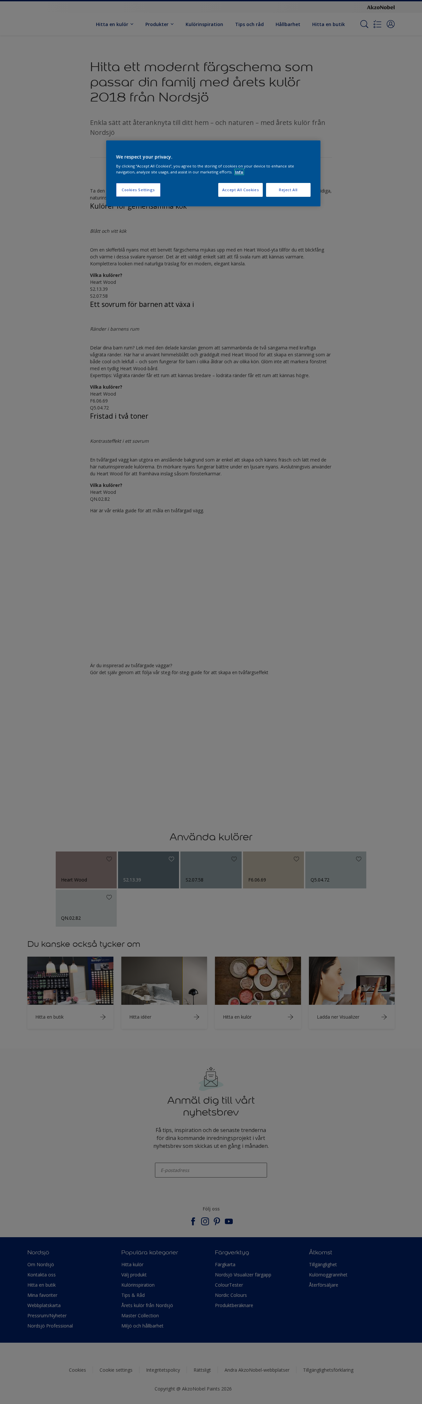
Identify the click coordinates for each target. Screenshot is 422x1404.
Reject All (288, 189)
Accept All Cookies (240, 189)
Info (239, 171)
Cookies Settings (138, 189)
